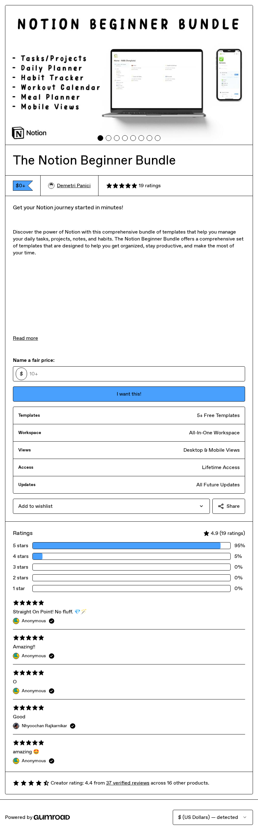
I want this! (129, 394)
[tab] (100, 138)
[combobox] (111, 506)
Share (233, 506)
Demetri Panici (74, 185)
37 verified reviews (127, 783)
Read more (25, 338)
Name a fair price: (33, 360)
